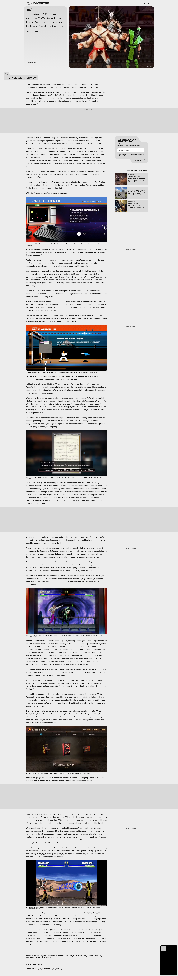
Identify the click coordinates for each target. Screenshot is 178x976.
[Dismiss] (175, 947)
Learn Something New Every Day (126, 140)
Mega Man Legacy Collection (92, 92)
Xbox (57, 968)
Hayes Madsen (33, 63)
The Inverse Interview (21, 77)
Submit (139, 160)
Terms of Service (123, 156)
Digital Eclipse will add (64, 907)
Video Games (31, 968)
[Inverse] (41, 3)
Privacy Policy (134, 156)
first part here (57, 182)
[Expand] (162, 947)
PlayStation (46, 968)
